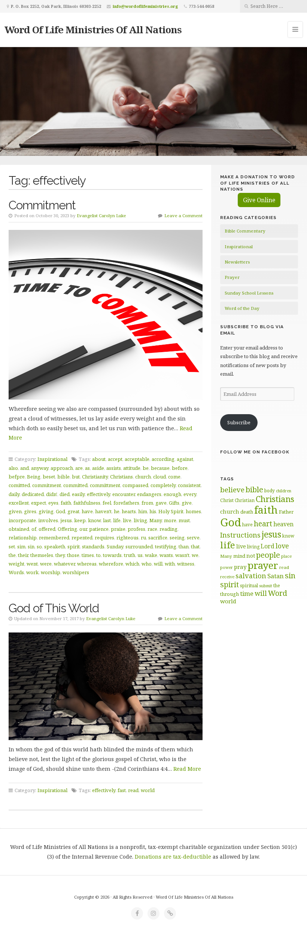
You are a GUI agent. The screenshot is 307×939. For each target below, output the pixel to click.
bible (63, 476)
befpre (17, 476)
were (46, 563)
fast (122, 790)
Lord (267, 546)
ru (143, 537)
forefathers (126, 502)
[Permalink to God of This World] (106, 686)
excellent (19, 502)
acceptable (137, 459)
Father (286, 511)
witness (185, 563)
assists (113, 468)
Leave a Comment (183, 215)
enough (172, 494)
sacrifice (157, 537)
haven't (103, 511)
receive (227, 576)
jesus (66, 520)
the (12, 555)
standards (93, 546)
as (87, 468)
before (180, 468)
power (226, 567)
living (140, 520)
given (15, 511)
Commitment (42, 205)
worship (50, 572)
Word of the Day (242, 308)
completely (163, 485)
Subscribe (238, 422)
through (229, 594)
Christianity (95, 476)
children (283, 490)
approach (62, 468)
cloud (159, 476)
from (147, 502)
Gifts (174, 502)
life (117, 520)
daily (14, 494)
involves (48, 520)
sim (21, 546)
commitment (46, 485)
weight (16, 563)
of (33, 529)
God (60, 511)
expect (38, 502)
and (24, 468)
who (147, 563)
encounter (123, 494)
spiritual (249, 585)
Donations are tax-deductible (173, 856)
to (98, 555)
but (76, 476)
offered (47, 529)
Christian (245, 500)
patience (99, 529)
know (94, 520)
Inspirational (52, 459)
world (148, 790)
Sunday (115, 546)
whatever (64, 563)
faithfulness (86, 502)
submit (265, 585)
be (146, 468)
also (13, 468)
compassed (135, 485)
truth (129, 555)
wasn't (182, 555)
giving (46, 511)
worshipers (76, 572)
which (132, 563)
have (87, 511)
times (88, 555)
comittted (19, 485)
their (23, 555)
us (140, 555)
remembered (54, 537)
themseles (41, 555)
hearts (129, 511)
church (143, 476)
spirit (73, 546)
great (73, 511)
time (246, 593)
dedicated (33, 494)
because (160, 468)
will (158, 563)
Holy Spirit (170, 511)
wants (166, 555)
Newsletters (237, 262)
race (152, 529)
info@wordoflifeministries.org (145, 6)
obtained (19, 529)
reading (168, 529)
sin (31, 546)
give (187, 502)
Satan (275, 576)
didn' (51, 494)
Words (16, 572)
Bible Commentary (245, 231)
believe (232, 490)
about (99, 459)
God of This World (54, 608)
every (189, 494)
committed (75, 485)
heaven (283, 524)
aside (98, 468)
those (73, 555)
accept (115, 459)
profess (136, 529)
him (142, 511)
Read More (187, 768)
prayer (262, 565)
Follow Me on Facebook (254, 452)
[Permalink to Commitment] (106, 315)
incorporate (22, 520)
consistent (189, 485)
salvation (250, 575)
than (184, 546)
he (116, 511)
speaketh (54, 546)
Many (155, 520)
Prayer (232, 277)
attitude (131, 468)
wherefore (111, 563)
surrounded (139, 546)
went (32, 563)
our (83, 529)
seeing (177, 537)
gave (161, 502)
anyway (39, 468)
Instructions (240, 534)
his (152, 511)
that (195, 546)
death (246, 511)
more (170, 520)
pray (240, 566)
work (32, 572)
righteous (127, 537)
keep (80, 520)
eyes (53, 502)
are (79, 468)
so (39, 546)
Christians (121, 476)
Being (33, 476)
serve (193, 537)
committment (105, 485)
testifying (165, 546)
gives (30, 511)
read (133, 790)
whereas (87, 563)
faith (66, 502)
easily (78, 494)
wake (151, 555)
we (195, 555)
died (65, 494)
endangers (149, 494)
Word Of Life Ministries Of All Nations (93, 29)
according (163, 459)
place (286, 556)
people (268, 554)
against (185, 459)
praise (118, 529)
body (269, 490)
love (282, 545)
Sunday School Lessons (249, 293)
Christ (227, 500)
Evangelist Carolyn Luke (101, 215)
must (184, 520)
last (107, 520)
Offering (67, 529)
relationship (23, 537)
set (12, 546)
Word (277, 593)
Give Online (259, 200)
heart (263, 523)
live (127, 520)
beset (49, 476)
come (174, 476)
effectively (98, 494)
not (250, 555)
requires (104, 537)
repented (82, 537)
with (170, 563)
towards (112, 555)
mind (239, 555)
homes (193, 511)
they (60, 555)
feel (107, 502)
